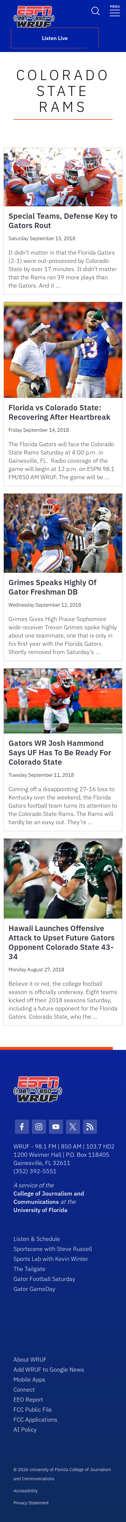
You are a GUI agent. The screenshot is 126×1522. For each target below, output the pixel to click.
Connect (24, 1389)
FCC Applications (35, 1419)
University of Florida (40, 1210)
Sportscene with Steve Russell (52, 1249)
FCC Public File (32, 1409)
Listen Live (55, 38)
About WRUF (30, 1359)
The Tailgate (29, 1269)
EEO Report (28, 1399)
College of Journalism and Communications (48, 1197)
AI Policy (25, 1429)
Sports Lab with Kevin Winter (50, 1259)
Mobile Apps (29, 1379)
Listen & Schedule (36, 1239)
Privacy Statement (31, 1503)
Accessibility (25, 1490)
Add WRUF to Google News (48, 1369)
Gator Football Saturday (44, 1279)
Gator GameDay (34, 1289)
